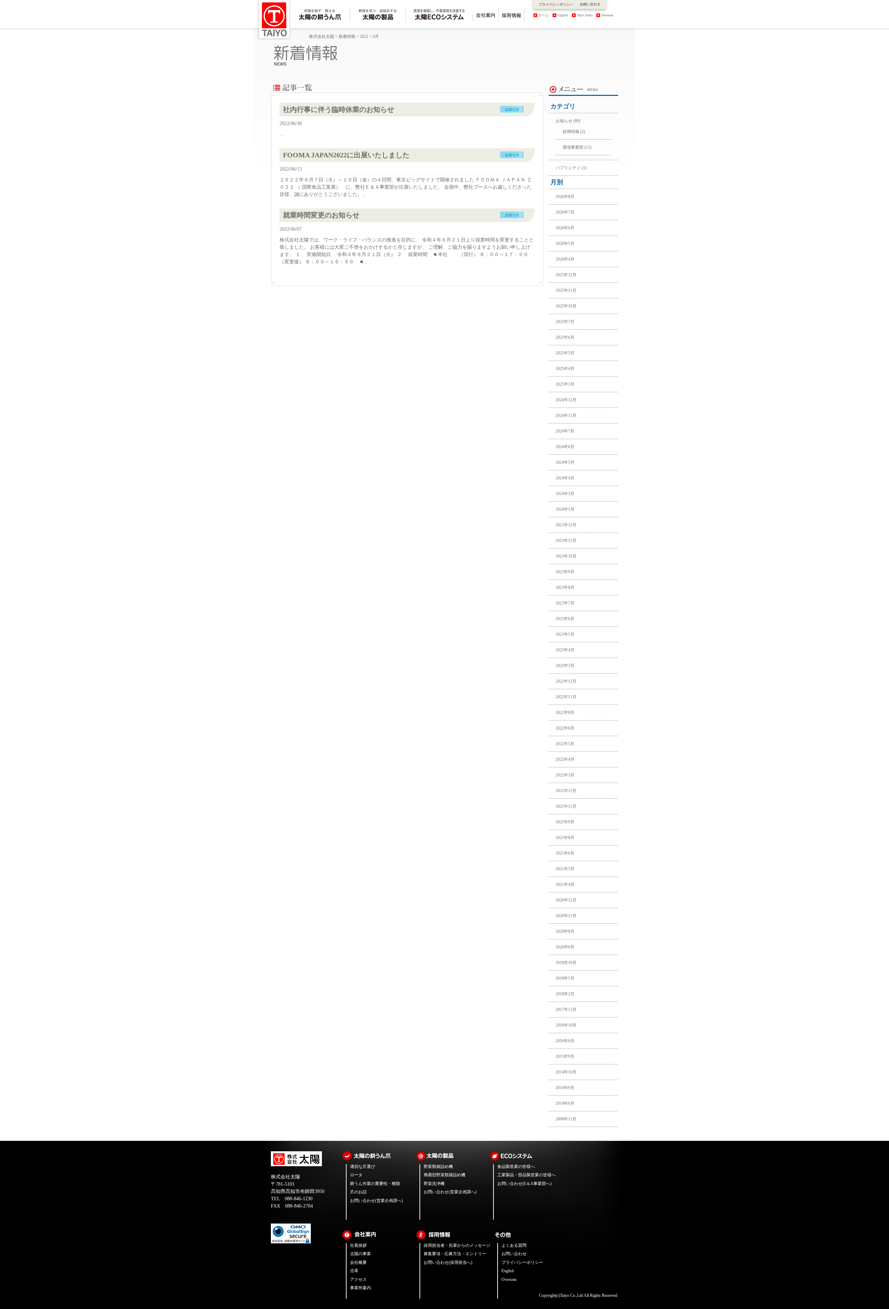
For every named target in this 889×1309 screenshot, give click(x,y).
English (562, 15)
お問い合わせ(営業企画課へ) (376, 1200)
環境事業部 (573, 147)
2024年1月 (565, 509)
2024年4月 (565, 478)
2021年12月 (566, 790)
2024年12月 (566, 399)
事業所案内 (360, 1287)
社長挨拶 (358, 1245)
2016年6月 (565, 1040)
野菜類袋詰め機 (438, 1166)
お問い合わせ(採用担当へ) (448, 1262)
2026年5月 (565, 243)
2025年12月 (566, 274)
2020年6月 (565, 947)
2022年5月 (565, 743)
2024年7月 (565, 431)
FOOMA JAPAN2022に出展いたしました (346, 155)
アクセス (358, 1279)
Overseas (607, 15)
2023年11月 (566, 540)
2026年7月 (565, 212)
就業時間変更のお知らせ (321, 215)
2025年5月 (565, 353)
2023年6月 (565, 618)
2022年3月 (565, 775)
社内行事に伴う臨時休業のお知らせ (338, 109)
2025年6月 (565, 337)
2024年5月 (565, 462)
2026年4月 (565, 259)
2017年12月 (566, 1009)
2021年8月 (565, 837)
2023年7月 (565, 603)
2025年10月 (566, 306)
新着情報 (347, 36)
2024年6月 (565, 446)
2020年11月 (566, 915)
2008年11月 (566, 1119)
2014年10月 (566, 1072)
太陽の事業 (360, 1253)
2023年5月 (565, 634)
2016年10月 (566, 1025)
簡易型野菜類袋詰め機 (444, 1174)
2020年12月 (566, 900)
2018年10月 (566, 962)
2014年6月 (565, 1103)
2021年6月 (565, 853)
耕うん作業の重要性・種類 (375, 1183)
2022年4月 (565, 759)
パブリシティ (568, 167)
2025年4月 (565, 368)
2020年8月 (565, 931)
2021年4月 (565, 884)
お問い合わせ (513, 1253)
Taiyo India (584, 15)
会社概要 (358, 1262)
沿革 (354, 1270)
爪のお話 (358, 1191)
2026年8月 (565, 196)
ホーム (543, 15)
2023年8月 (565, 587)
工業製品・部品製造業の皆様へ (526, 1174)
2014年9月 (565, 1087)
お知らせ (564, 120)
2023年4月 (565, 650)
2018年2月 (565, 993)
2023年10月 (566, 556)
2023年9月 (565, 571)
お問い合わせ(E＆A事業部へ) (524, 1183)
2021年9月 (565, 822)
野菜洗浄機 (434, 1183)
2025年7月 (565, 321)
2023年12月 (566, 524)
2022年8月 (565, 712)
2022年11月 (566, 696)
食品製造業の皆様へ (516, 1166)
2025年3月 (565, 384)
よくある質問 (513, 1245)
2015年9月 (565, 1056)
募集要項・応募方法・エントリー (455, 1253)
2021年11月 (566, 806)
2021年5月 (565, 868)
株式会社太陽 (321, 36)
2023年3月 (565, 665)
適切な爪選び (362, 1166)
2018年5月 (565, 978)
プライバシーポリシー (522, 1262)
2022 (364, 36)
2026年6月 (565, 227)
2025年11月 (566, 290)
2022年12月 (566, 681)
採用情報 (571, 131)
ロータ (356, 1174)
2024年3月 (565, 493)
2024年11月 (566, 415)
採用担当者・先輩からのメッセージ (457, 1245)
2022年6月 (565, 728)
